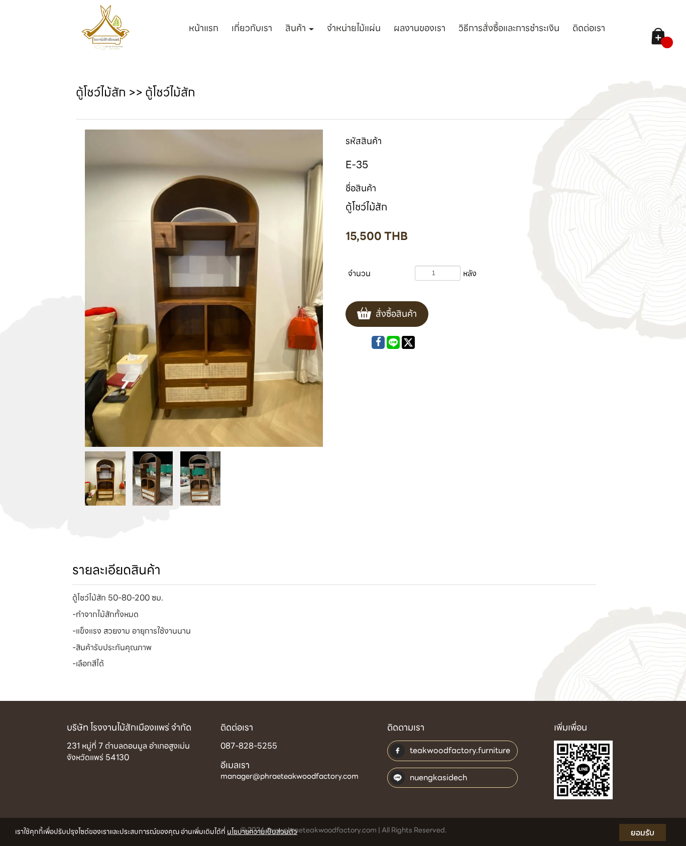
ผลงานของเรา (419, 28)
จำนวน (359, 273)
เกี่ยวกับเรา (252, 28)
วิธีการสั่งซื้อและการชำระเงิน (509, 28)
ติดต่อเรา (589, 28)
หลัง (470, 273)
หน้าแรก (203, 28)
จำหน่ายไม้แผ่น (354, 28)
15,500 (377, 236)
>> (110, 92)
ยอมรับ (642, 832)
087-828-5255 (248, 746)
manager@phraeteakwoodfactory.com (289, 777)
